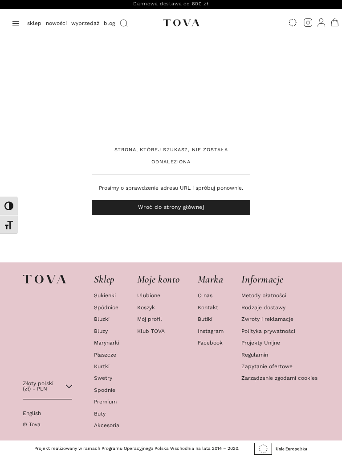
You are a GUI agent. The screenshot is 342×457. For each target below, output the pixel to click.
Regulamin (254, 355)
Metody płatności (263, 295)
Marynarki (106, 343)
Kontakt (208, 307)
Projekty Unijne (260, 343)
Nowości (56, 23)
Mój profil (149, 319)
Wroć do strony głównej (171, 207)
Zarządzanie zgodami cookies (279, 378)
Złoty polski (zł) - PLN (38, 386)
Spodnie (104, 390)
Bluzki (102, 319)
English (32, 413)
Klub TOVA (151, 331)
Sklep (34, 23)
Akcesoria (106, 425)
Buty (100, 414)
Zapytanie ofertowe (267, 366)
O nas (205, 295)
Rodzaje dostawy (263, 307)
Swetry (103, 378)
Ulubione (148, 295)
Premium (105, 402)
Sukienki (105, 295)
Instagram (211, 331)
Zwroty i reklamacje (267, 319)
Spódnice (106, 307)
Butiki (205, 319)
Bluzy (101, 331)
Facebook (210, 343)
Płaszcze (105, 355)
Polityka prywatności (268, 331)
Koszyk (146, 307)
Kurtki (102, 366)
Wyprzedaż (85, 23)
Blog (109, 23)
